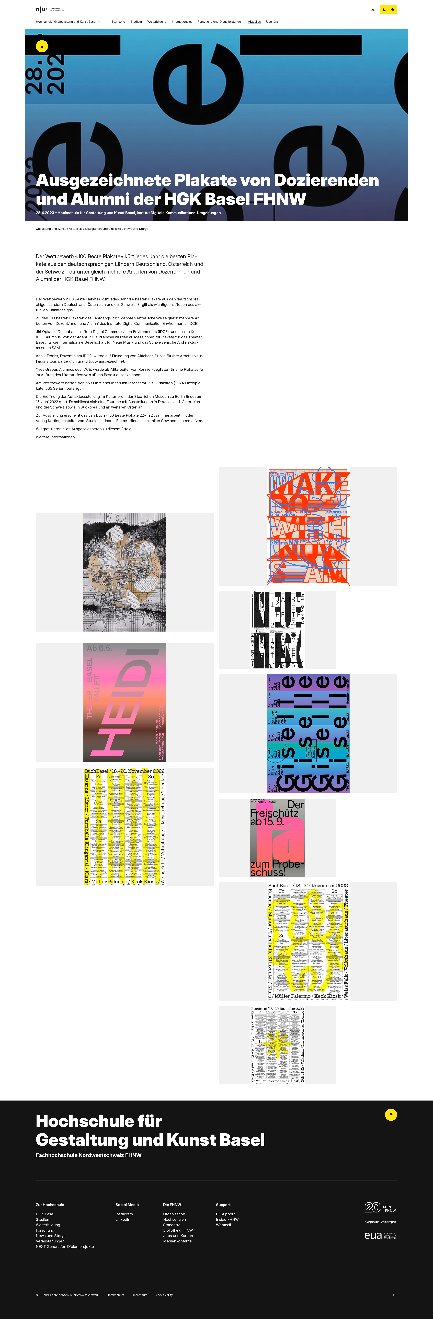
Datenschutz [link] (115, 1295)
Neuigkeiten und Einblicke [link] (103, 229)
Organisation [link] (174, 1214)
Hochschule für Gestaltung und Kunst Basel (66, 21)
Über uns (272, 21)
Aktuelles (254, 21)
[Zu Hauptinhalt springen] (42, 46)
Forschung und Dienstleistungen (220, 21)
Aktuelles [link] (75, 229)
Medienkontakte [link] (177, 1241)
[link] (50, 9)
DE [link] (373, 10)
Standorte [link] (171, 1225)
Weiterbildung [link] (48, 1225)
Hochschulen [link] (174, 1219)
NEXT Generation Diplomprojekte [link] (65, 1246)
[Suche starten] (393, 9)
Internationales (182, 21)
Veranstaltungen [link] (50, 1241)
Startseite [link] (118, 21)
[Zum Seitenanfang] (391, 1115)
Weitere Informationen (55, 437)
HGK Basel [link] (45, 1214)
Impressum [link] (139, 1295)
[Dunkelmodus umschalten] (384, 9)
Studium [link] (43, 1219)
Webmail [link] (223, 1225)
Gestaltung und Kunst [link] (51, 229)
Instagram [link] (124, 1214)
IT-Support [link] (225, 1214)
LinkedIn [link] (123, 1219)
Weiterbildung (156, 21)
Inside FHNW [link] (227, 1219)
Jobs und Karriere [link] (178, 1235)
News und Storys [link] (136, 229)
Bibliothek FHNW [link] (178, 1230)
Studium (136, 21)
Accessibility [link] (164, 1295)
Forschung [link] (45, 1230)
